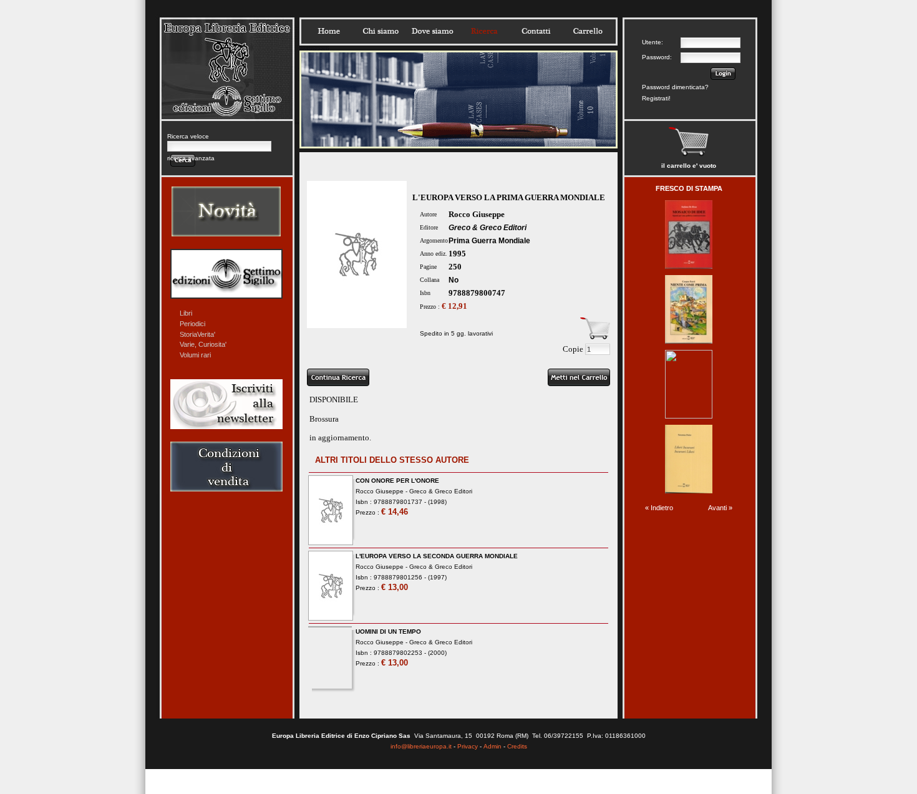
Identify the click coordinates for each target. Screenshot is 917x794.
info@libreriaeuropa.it (421, 746)
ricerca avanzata (191, 158)
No (453, 280)
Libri (186, 313)
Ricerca (484, 31)
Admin (492, 746)
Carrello (587, 31)
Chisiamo (380, 31)
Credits (517, 746)
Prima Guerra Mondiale (489, 240)
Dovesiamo (432, 31)
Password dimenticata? (675, 87)
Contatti (535, 31)
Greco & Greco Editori (487, 227)
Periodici (192, 323)
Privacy (467, 746)
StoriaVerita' (197, 334)
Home (328, 31)
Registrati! (656, 98)
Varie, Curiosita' (203, 344)
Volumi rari (195, 355)
